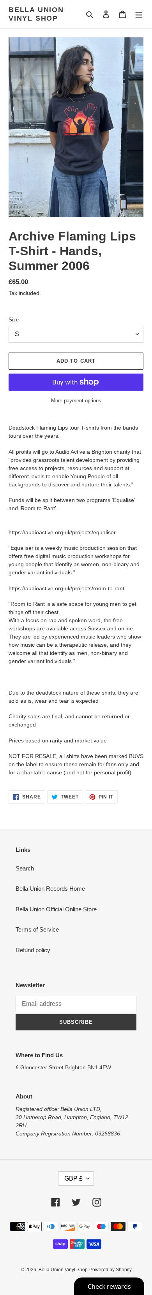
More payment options (76, 401)
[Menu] (139, 14)
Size (14, 320)
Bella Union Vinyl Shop (36, 14)
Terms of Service (37, 929)
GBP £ (73, 1178)
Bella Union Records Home (50, 888)
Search (25, 868)
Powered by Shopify (110, 1269)
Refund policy (33, 950)
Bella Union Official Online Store (56, 909)
